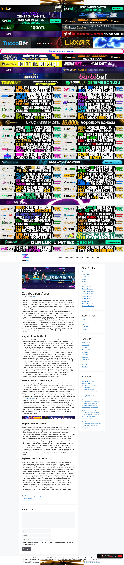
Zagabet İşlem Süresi (94, 425)
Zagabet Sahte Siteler (28, 496)
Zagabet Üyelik (86, 298)
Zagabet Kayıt (86, 301)
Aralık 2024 (85, 359)
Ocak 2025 (85, 357)
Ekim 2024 (85, 364)
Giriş (24, 495)
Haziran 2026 (86, 342)
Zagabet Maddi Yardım (86, 407)
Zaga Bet (92, 381)
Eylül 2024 (85, 367)
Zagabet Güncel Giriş (28, 500)
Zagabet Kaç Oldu (87, 303)
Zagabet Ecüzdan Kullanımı (96, 391)
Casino (84, 321)
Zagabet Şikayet (90, 257)
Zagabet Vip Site (93, 419)
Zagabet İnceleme (69, 257)
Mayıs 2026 (85, 345)
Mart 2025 (85, 352)
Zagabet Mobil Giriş (88, 293)
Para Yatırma (85, 329)
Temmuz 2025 (86, 350)
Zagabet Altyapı (86, 286)
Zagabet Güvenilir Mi (88, 306)
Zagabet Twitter (92, 418)
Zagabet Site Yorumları (86, 412)
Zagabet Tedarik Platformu (96, 414)
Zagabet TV (94, 416)
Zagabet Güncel (85, 399)
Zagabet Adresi (86, 272)
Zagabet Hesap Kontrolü (86, 403)
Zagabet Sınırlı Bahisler (86, 414)
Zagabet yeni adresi (30, 398)
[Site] (31, 89)
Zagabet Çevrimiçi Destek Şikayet (88, 423)
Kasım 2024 (85, 362)
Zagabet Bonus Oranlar (86, 387)
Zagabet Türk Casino (86, 419)
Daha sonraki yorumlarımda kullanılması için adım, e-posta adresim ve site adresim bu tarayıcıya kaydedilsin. (48, 543)
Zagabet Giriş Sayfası (88, 284)
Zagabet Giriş (79, 257)
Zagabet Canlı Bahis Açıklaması (88, 389)
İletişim (99, 257)
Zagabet (60, 257)
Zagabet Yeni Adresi (39, 496)
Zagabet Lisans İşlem (93, 405)
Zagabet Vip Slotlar (85, 421)
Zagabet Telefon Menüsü (86, 416)
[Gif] (62, 122)
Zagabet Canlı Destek (88, 291)
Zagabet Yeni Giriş (27, 498)
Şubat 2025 (85, 354)
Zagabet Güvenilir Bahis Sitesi (87, 401)
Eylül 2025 (85, 347)
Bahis (83, 319)
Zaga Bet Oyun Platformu (86, 410)
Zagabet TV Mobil (85, 418)
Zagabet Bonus (86, 296)
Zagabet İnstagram (87, 289)
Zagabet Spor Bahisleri (95, 412)
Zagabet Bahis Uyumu (86, 385)
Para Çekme (85, 326)
